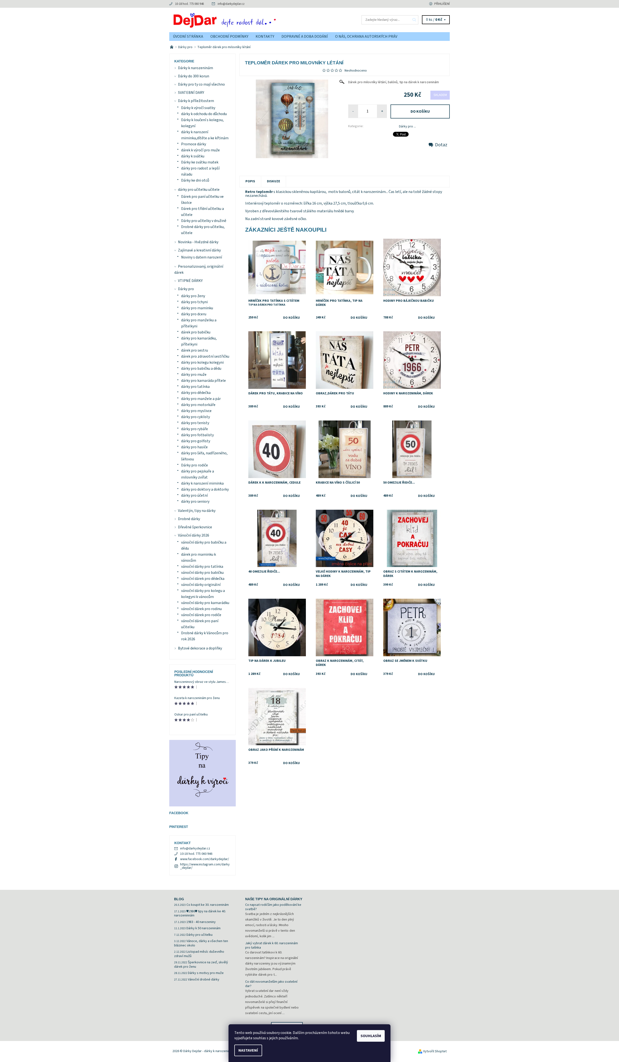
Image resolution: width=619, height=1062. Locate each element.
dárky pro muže (193, 374)
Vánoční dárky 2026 (193, 535)
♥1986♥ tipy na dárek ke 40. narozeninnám (200, 913)
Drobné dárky (189, 519)
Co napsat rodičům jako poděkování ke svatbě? (273, 907)
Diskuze (273, 181)
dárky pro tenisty (195, 423)
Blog (179, 899)
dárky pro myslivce (196, 410)
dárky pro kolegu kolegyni (202, 362)
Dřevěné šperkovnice (195, 527)
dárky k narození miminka (202, 483)
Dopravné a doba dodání (304, 36)
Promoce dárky (193, 144)
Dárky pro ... (407, 126)
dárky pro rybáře (194, 429)
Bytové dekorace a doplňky (200, 648)
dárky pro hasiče (194, 447)
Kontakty (265, 36)
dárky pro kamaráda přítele (203, 380)
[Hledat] (414, 19)
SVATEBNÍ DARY (191, 92)
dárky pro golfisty (195, 441)
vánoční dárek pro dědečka (202, 578)
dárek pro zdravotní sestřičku (205, 356)
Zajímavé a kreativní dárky (199, 250)
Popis (250, 181)
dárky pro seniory (195, 501)
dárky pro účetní (194, 495)
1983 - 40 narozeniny (201, 922)
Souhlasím (371, 1036)
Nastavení (248, 1050)
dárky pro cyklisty (195, 417)
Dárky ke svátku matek (199, 162)
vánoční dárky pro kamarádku (205, 602)
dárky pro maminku (197, 308)
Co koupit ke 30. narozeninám (207, 904)
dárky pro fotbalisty (197, 435)
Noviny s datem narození (201, 257)
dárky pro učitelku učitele (199, 189)
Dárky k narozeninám (195, 68)
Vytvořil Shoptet (435, 1051)
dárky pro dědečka (196, 392)
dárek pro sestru (194, 350)
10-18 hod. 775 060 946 (189, 4)
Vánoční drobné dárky (203, 979)
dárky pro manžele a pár (201, 398)
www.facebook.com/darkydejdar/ (204, 859)
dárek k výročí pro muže (200, 150)
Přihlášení (442, 4)
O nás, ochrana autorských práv (366, 36)
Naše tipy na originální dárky (273, 899)
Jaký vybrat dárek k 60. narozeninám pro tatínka (271, 945)
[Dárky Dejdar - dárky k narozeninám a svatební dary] (239, 19)
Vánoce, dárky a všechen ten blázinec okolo (201, 943)
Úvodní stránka (188, 36)
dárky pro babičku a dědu (201, 368)
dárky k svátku (192, 156)
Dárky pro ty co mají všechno (201, 84)
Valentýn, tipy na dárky (196, 510)
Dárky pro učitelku (199, 934)
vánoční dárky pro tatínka (202, 566)
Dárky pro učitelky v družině (203, 220)
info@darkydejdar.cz (231, 4)
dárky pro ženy (193, 296)
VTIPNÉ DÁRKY (190, 280)
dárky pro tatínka (195, 386)
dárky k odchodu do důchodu (204, 114)
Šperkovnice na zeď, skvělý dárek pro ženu (201, 964)
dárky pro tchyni (194, 302)
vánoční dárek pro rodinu (201, 609)
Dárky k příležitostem (196, 100)
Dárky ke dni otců (195, 180)
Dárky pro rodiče (194, 465)
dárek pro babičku (195, 332)
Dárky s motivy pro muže (206, 973)
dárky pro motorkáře (198, 404)
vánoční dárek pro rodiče (201, 615)
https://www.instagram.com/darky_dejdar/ (205, 866)
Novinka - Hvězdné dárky (198, 242)
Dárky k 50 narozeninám (203, 928)
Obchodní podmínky (229, 36)
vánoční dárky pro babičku (202, 572)
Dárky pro (186, 289)
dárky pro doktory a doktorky (205, 489)
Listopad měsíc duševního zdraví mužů (199, 954)
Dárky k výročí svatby (198, 108)
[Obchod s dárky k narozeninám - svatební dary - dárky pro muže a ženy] (172, 47)
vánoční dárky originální (201, 584)
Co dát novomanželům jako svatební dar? (271, 983)
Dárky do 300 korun (193, 76)
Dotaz (441, 144)
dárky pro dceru (193, 314)
